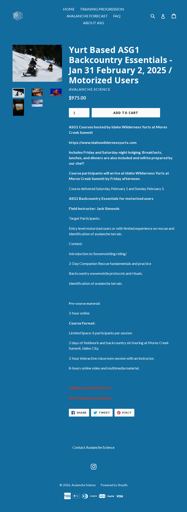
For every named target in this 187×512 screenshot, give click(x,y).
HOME (69, 9)
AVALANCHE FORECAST (87, 16)
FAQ (116, 16)
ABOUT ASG (93, 23)
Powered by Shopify (114, 485)
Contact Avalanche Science (93, 447)
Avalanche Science (84, 485)
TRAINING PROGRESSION (102, 9)
